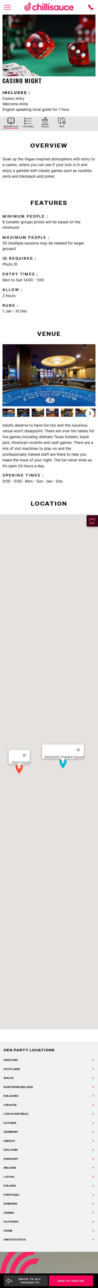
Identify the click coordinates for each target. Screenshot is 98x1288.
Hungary (11, 1158)
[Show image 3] (38, 413)
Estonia (10, 1123)
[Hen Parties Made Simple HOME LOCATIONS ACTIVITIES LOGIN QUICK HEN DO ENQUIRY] (7, 7)
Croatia (10, 1105)
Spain (8, 1230)
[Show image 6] (81, 413)
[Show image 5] (67, 413)
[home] (49, 7)
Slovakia (11, 1221)
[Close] (24, 755)
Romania (11, 1203)
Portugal (12, 1194)
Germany (11, 1131)
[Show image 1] (9, 413)
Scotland (12, 1069)
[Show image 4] (52, 413)
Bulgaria (11, 1095)
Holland (11, 1149)
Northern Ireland (18, 1087)
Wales (9, 1078)
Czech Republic (16, 1113)
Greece (9, 1140)
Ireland (10, 1167)
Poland (10, 1185)
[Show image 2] (23, 413)
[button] (90, 413)
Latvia (9, 1176)
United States (15, 1239)
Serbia (9, 1212)
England (11, 1060)
